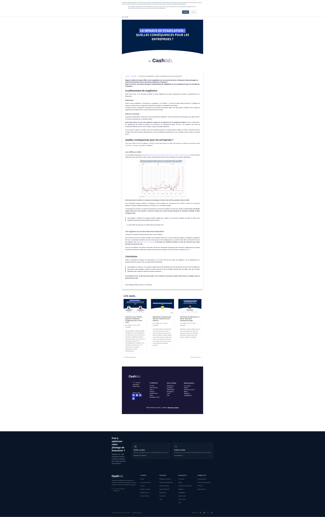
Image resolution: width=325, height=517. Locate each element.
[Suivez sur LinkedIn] (133, 395)
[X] (208, 512)
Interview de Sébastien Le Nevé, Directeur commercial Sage (189, 318)
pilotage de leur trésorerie (146, 242)
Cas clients (187, 386)
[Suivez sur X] (140, 395)
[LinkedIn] (200, 512)
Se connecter (178, 455)
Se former (200, 485)
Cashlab (126, 17)
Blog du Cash (182, 496)
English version (202, 489)
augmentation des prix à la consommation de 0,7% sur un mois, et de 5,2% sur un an (166, 155)
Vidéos (186, 388)
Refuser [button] (193, 12)
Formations (170, 391)
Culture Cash (182, 499)
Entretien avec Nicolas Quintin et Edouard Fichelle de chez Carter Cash (133, 319)
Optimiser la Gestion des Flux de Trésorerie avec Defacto (162, 318)
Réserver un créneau (140, 455)
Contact (152, 391)
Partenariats (170, 389)
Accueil (127, 76)
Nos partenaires (202, 479)
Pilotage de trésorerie (165, 479)
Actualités (133, 76)
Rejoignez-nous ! (155, 397)
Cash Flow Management (165, 482)
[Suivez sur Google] (133, 398)
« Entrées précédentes (130, 357)
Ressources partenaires (204, 482)
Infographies (188, 395)
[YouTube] (204, 512)
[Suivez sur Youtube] (137, 395)
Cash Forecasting (164, 485)
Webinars (187, 393)
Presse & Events (144, 496)
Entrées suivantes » (196, 357)
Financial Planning (164, 489)
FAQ (168, 395)
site (189, 249)
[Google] (211, 512)
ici (128, 134)
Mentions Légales (173, 407)
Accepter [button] (185, 12)
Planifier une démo (145, 489)
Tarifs (168, 393)
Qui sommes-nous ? (145, 482)
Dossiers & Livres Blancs (185, 485)
